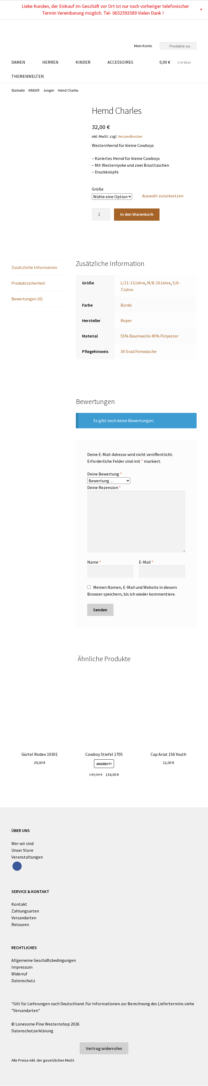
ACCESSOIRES (120, 62)
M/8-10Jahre (159, 282)
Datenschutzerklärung (32, 1030)
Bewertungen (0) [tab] (27, 298)
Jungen (48, 90)
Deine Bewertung (104, 474)
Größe (97, 189)
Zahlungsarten (25, 911)
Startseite (18, 90)
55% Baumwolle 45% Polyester (149, 336)
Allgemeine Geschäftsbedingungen (43, 960)
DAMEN (18, 62)
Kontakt (19, 904)
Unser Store (22, 850)
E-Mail (146, 562)
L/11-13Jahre (133, 282)
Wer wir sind (22, 843)
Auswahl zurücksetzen (162, 195)
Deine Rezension (104, 487)
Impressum (21, 967)
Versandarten (23, 917)
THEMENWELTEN (27, 76)
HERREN (50, 62)
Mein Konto (143, 45)
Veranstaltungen (27, 857)
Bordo (126, 305)
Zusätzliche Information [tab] (34, 267)
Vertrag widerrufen (104, 1048)
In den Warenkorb (137, 214)
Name (94, 562)
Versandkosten (130, 136)
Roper (126, 320)
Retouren (20, 924)
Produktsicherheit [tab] (28, 283)
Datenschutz (23, 980)
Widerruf (19, 973)
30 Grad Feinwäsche (139, 351)
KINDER (83, 62)
